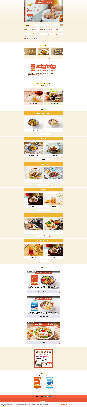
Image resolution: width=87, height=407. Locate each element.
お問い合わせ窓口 (37, 399)
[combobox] (47, 25)
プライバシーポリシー (41, 399)
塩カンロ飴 (35, 38)
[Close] (86, 404)
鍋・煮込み (43, 29)
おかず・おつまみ (36, 29)
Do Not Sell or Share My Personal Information (67, 404)
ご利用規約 (51, 399)
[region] (43, 404)
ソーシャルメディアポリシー (46, 399)
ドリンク (51, 29)
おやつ (59, 29)
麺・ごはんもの (28, 29)
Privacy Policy (2, 405)
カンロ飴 (27, 38)
